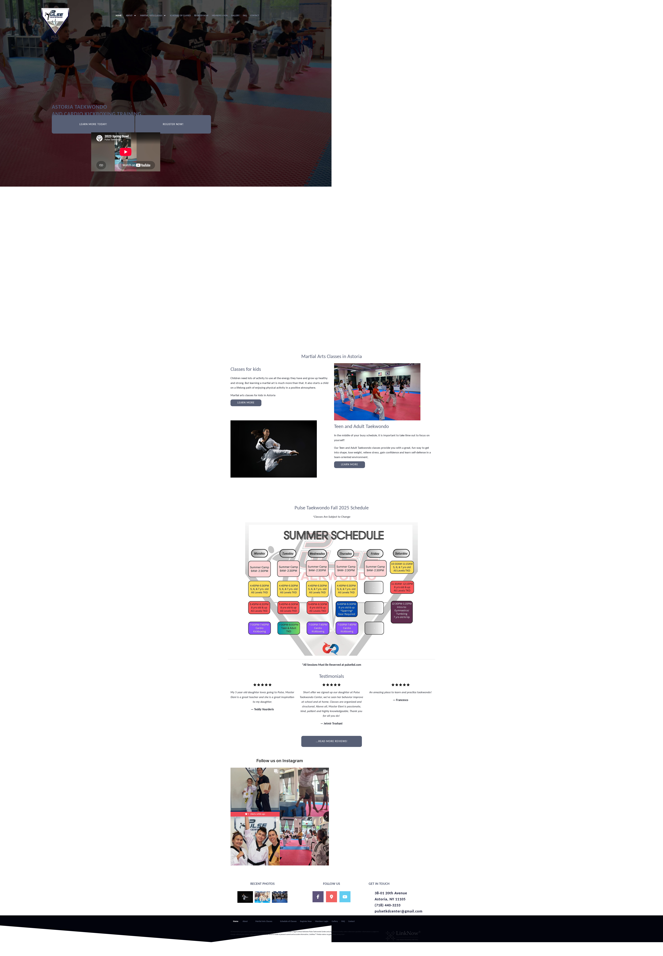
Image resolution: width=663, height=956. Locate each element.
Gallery (235, 16)
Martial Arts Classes (151, 16)
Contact (254, 16)
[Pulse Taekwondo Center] (55, 21)
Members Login (220, 16)
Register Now (201, 16)
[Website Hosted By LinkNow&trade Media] (403, 935)
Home (119, 16)
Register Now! (173, 124)
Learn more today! (93, 124)
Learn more (245, 402)
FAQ (245, 16)
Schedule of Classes (180, 16)
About (129, 16)
